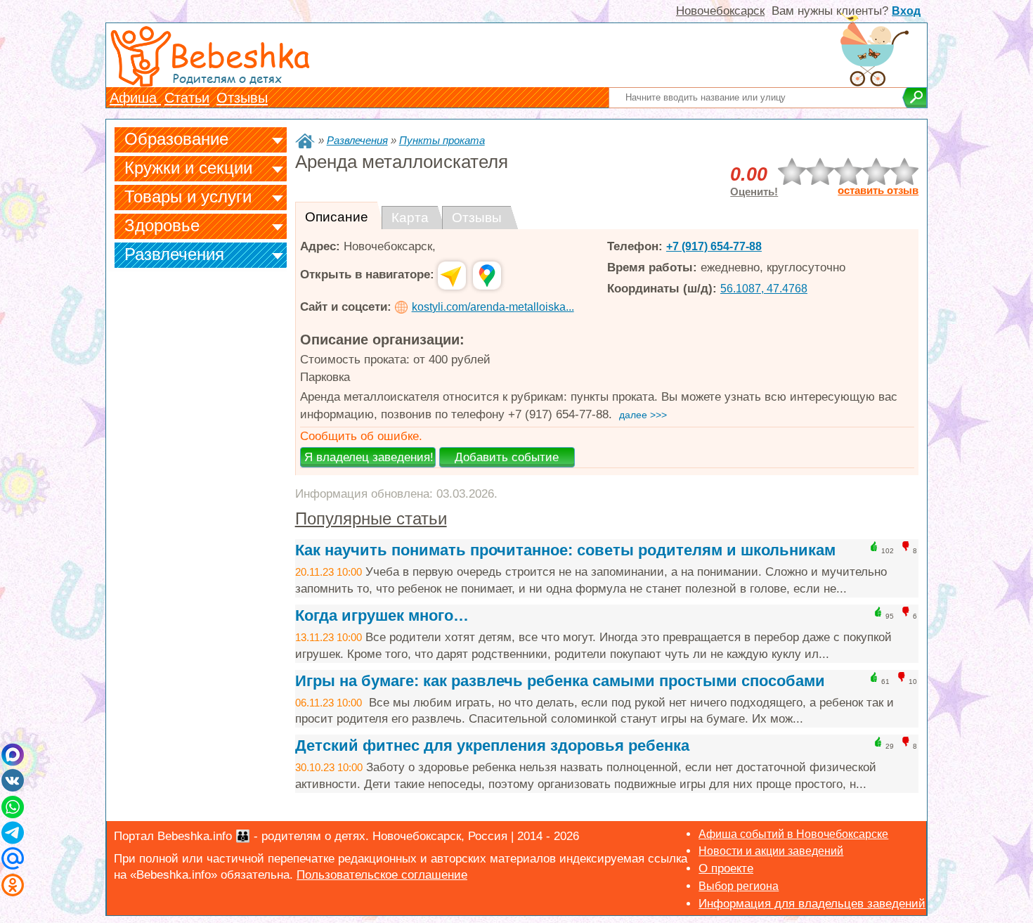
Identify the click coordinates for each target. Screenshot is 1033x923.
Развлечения (174, 254)
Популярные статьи (371, 518)
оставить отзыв (878, 190)
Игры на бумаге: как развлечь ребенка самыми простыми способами (560, 681)
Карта (410, 217)
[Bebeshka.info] (305, 141)
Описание (336, 216)
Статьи (186, 97)
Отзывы (242, 97)
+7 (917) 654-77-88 (714, 246)
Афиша (135, 97)
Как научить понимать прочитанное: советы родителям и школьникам (565, 550)
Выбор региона (739, 886)
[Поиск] (914, 97)
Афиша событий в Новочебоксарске (793, 834)
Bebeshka (239, 54)
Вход (906, 11)
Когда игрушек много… (382, 615)
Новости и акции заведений (771, 851)
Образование (176, 138)
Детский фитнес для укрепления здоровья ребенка (492, 745)
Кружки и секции (188, 167)
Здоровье (162, 225)
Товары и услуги (188, 196)
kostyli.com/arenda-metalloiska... (493, 307)
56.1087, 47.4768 (763, 289)
